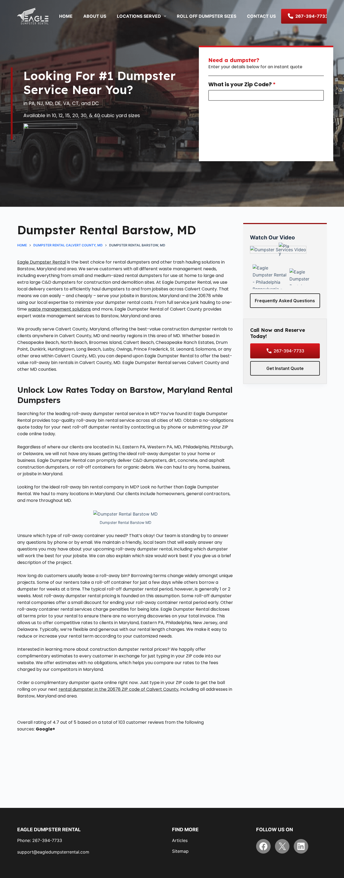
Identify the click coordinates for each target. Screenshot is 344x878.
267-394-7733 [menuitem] (311, 16)
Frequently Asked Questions (285, 300)
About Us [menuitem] (94, 16)
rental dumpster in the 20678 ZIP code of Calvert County (118, 689)
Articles (180, 840)
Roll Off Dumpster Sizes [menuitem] (206, 16)
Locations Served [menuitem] (139, 16)
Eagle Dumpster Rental (41, 262)
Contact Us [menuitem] (261, 16)
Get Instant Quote (285, 368)
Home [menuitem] (66, 16)
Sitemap (180, 851)
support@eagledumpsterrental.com (53, 852)
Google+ (45, 729)
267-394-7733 (289, 351)
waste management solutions (59, 309)
